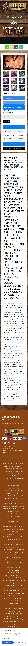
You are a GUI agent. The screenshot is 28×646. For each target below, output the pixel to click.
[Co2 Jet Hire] (14, 62)
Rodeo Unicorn (18, 598)
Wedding (10, 626)
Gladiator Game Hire (13, 539)
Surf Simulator (8, 619)
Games (21, 529)
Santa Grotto (13, 603)
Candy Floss (19, 498)
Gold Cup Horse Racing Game (13, 544)
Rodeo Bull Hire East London (13, 466)
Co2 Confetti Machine (10, 508)
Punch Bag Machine (13, 583)
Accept (7, 642)
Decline (20, 642)
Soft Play (8, 611)
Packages (12, 580)
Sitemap (7, 452)
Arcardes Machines (11, 490)
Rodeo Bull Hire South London (13, 471)
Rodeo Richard (19, 593)
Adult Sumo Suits (13, 488)
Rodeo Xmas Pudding (13, 601)
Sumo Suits (18, 613)
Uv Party (19, 624)
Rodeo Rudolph (18, 595)
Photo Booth (20, 580)
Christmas (21, 503)
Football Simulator (18, 526)
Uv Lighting (20, 621)
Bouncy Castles (8, 496)
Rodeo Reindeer (8, 593)
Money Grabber (10, 575)
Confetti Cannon (13, 511)
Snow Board (8, 608)
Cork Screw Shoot (13, 514)
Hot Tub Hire (20, 549)
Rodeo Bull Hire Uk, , (11, 446)
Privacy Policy (9, 454)
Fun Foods (7, 529)
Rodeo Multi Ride (19, 588)
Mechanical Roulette (13, 572)
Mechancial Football (13, 567)
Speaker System (17, 611)
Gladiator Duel (19, 537)
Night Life (19, 575)
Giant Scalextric (8, 537)
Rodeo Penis (8, 590)
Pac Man (5, 580)
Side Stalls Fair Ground (13, 606)
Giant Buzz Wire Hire (13, 534)
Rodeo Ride (8, 595)
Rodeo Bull (19, 585)
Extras (20, 524)
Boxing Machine (19, 496)
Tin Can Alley (19, 619)
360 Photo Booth (13, 485)
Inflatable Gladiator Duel (14, 557)
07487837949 (9, 448)
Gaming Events (13, 531)
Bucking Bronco (9, 498)
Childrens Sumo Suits (10, 503)
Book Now (14, 144)
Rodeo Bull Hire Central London (13, 463)
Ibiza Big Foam (19, 552)
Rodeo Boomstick (9, 585)
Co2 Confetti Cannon (18, 506)
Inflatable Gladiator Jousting (13, 562)
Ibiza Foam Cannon (13, 554)
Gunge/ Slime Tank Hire (13, 547)
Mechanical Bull (14, 570)
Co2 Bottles (6, 506)
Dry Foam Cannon (13, 521)
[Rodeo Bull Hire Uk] (14, 6)
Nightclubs (19, 578)
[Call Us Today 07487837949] (14, 32)
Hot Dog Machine (8, 549)
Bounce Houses (16, 493)
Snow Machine (18, 608)
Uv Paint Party (10, 624)
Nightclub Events (9, 578)
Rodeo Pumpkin (18, 590)
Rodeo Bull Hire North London (13, 468)
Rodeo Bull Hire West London (13, 478)
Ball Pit (20, 490)
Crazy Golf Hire (14, 519)
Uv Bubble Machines (9, 621)
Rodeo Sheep (8, 598)
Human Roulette (8, 552)
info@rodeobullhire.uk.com (13, 450)
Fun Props (15, 529)
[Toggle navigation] (14, 39)
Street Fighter (9, 613)
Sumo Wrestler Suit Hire (13, 616)
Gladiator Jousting (14, 542)
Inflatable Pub (13, 565)
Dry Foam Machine (11, 524)
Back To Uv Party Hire (15, 148)
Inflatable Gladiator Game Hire (14, 560)
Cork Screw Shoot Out (13, 516)
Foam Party (7, 526)
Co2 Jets (21, 508)
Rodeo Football (7, 588)
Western (17, 626)
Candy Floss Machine (13, 501)
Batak (8, 493)
